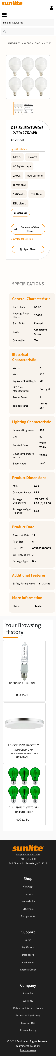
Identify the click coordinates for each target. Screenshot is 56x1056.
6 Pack (17, 157)
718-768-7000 (28, 859)
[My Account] (51, 7)
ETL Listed (19, 203)
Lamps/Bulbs (13, 43)
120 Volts (19, 194)
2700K (17, 175)
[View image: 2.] (28, 108)
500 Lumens (35, 175)
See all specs (20, 212)
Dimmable (19, 185)
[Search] (4, 31)
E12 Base (36, 194)
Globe (27, 43)
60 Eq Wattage (22, 166)
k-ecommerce (28, 1050)
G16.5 (37, 43)
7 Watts (32, 157)
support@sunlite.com (28, 854)
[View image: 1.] (18, 108)
